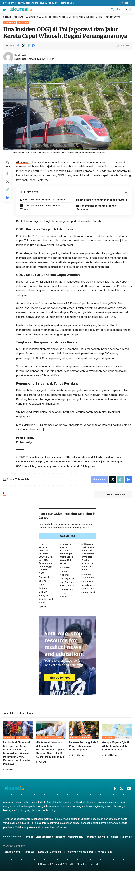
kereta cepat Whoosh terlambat (65, 461)
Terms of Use (66, 3)
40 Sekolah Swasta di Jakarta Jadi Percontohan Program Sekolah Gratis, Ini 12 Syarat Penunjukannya (50, 749)
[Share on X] (23, 45)
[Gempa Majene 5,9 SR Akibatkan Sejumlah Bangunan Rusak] (117, 730)
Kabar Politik (75, 836)
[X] (121, 788)
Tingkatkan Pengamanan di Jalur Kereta (103, 199)
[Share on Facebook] (18, 45)
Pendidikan (43, 737)
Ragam (74, 737)
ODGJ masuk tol (25, 466)
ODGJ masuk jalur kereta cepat (103, 461)
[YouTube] (129, 788)
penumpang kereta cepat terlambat (58, 466)
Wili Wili (22, 55)
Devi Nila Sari (78, 755)
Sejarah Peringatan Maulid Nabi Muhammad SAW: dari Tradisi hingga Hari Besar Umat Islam (87, 557)
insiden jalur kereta (41, 457)
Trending (23, 22)
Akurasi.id (22, 162)
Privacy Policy (46, 3)
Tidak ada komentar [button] (114, 494)
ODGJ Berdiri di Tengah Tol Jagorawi (44, 199)
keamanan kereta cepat (30, 461)
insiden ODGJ (62, 457)
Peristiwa (9, 22)
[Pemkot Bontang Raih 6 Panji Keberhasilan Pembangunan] (84, 730)
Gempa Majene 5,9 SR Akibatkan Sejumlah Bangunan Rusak (116, 746)
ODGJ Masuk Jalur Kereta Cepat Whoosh (41, 207)
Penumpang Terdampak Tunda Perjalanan (96, 207)
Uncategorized (44, 836)
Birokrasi (112, 836)
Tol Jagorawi (87, 466)
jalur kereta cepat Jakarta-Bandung (93, 457)
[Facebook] (115, 788)
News (101, 836)
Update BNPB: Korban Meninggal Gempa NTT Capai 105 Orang (66, 553)
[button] (125, 3)
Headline (9, 737)
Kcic (118, 457)
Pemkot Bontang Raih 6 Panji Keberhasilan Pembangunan (83, 746)
